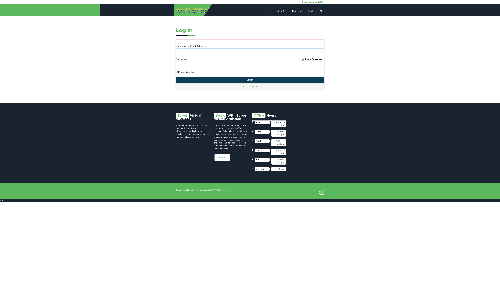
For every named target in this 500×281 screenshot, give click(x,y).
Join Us (222, 157)
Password (181, 59)
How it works (298, 11)
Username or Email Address (191, 46)
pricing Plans (282, 11)
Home (269, 11)
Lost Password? (250, 86)
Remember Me (186, 72)
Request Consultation (313, 2)
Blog (322, 11)
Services (312, 11)
